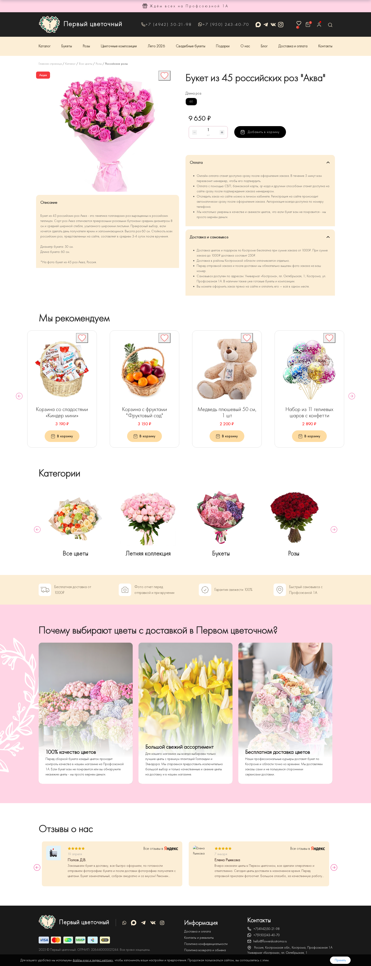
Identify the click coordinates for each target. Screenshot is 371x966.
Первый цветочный (93, 23)
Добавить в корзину (263, 132)
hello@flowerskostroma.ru (270, 941)
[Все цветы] (75, 517)
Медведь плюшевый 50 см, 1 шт (227, 412)
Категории (59, 473)
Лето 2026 (156, 46)
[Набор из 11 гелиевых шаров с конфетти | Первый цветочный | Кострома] (309, 369)
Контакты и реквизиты (199, 938)
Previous (19, 396)
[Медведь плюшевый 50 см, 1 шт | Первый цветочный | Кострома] (227, 369)
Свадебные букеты (190, 46)
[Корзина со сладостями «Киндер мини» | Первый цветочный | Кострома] (62, 369)
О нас (245, 46)
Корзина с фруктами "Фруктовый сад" (144, 412)
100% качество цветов (71, 752)
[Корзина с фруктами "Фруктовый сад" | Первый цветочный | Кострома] (144, 369)
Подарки (223, 46)
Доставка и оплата (292, 46)
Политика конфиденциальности (206, 944)
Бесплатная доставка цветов (277, 752)
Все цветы (75, 553)
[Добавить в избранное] (164, 76)
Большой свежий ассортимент (179, 746)
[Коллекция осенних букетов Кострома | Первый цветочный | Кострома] (148, 517)
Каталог (44, 46)
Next (352, 396)
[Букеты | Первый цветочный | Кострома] (221, 517)
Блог (264, 46)
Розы (86, 46)
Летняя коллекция (148, 553)
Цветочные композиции (119, 46)
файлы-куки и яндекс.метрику (93, 960)
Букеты (66, 46)
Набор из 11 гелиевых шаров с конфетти (309, 412)
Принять (340, 960)
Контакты (325, 46)
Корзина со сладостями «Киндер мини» (62, 412)
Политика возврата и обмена (205, 950)
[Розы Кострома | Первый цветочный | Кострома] (294, 517)
